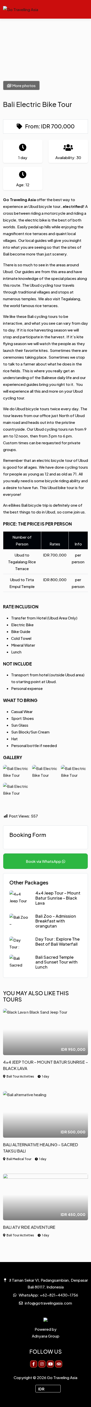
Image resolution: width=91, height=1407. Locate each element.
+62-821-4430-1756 (59, 1294)
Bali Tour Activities (20, 1076)
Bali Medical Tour (19, 1159)
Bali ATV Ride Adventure (29, 1227)
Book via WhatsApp (44, 861)
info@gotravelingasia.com (48, 1303)
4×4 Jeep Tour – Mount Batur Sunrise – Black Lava (57, 898)
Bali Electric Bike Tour (37, 104)
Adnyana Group (45, 1336)
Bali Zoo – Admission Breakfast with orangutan (55, 921)
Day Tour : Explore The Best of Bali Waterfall (57, 941)
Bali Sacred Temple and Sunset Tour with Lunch (56, 962)
